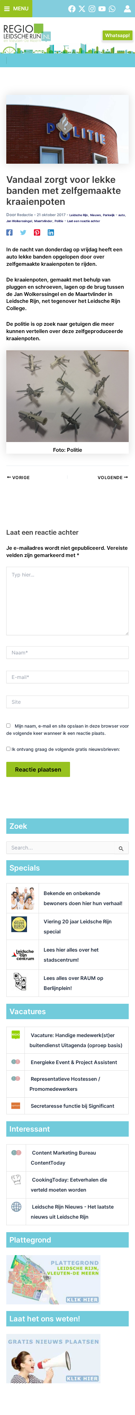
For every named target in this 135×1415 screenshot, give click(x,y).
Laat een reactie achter (83, 221)
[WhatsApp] (112, 9)
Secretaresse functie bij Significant (72, 1106)
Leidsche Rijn (78, 215)
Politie (59, 221)
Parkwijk (109, 215)
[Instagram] (92, 9)
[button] (117, 35)
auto (121, 215)
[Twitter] (82, 9)
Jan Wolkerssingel (19, 221)
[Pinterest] (37, 232)
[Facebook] (72, 9)
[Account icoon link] (127, 9)
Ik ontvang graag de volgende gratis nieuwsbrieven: (65, 749)
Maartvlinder (43, 221)
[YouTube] (102, 9)
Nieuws (95, 215)
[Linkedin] (51, 232)
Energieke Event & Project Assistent (74, 1062)
